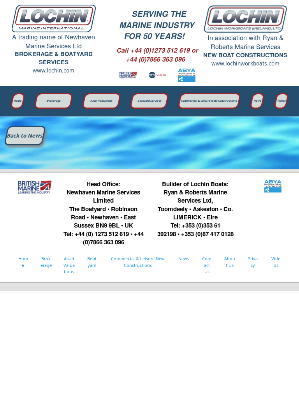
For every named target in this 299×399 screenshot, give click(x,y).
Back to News (25, 135)
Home (18, 100)
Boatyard (92, 262)
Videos (281, 100)
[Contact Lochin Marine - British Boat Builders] (157, 75)
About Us (229, 262)
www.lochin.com (53, 70)
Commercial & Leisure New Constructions (209, 100)
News (257, 100)
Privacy (253, 262)
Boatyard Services (149, 100)
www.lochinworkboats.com (245, 63)
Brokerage (54, 100)
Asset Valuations (101, 100)
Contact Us (207, 265)
